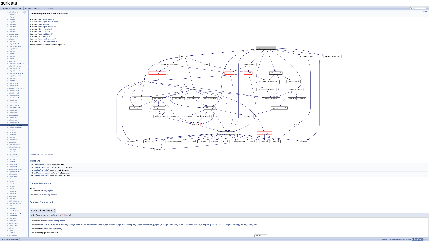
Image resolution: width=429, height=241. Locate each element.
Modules (28, 8)
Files (50, 8)
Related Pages (17, 8)
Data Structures (39, 8)
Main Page (6, 8)
